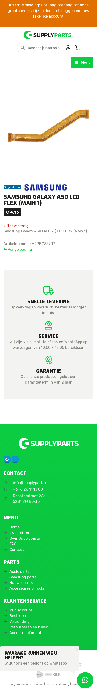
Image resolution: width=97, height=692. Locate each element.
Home (14, 527)
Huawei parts (21, 583)
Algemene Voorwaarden (27, 684)
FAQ (12, 544)
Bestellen (17, 616)
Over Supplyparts (24, 538)
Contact (16, 549)
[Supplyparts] (48, 443)
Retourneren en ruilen (28, 627)
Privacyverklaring (57, 684)
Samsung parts (22, 577)
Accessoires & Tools (26, 588)
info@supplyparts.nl (30, 483)
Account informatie (26, 632)
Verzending (19, 621)
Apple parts (19, 571)
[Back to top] (9, 683)
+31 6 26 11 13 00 (28, 489)
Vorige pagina (19, 249)
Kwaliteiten (19, 533)
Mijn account (20, 610)
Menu (86, 62)
